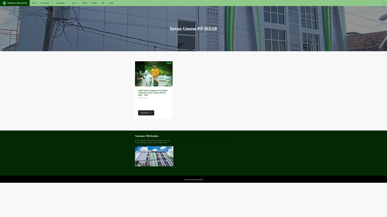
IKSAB (84, 3)
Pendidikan (60, 3)
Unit (73, 3)
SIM (103, 3)
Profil (34, 3)
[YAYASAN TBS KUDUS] (4, 3)
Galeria (94, 3)
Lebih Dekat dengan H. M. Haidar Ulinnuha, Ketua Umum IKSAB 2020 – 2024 (153, 92)
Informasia (45, 3)
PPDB (111, 3)
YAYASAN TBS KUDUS (17, 3)
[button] (384, 3)
